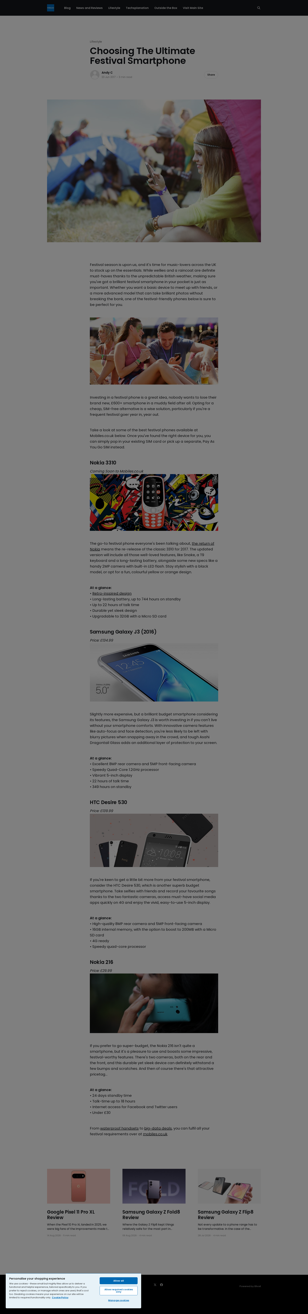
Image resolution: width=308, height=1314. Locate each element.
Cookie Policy (60, 1297)
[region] (73, 1290)
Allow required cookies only (118, 1290)
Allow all (118, 1280)
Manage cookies (118, 1300)
